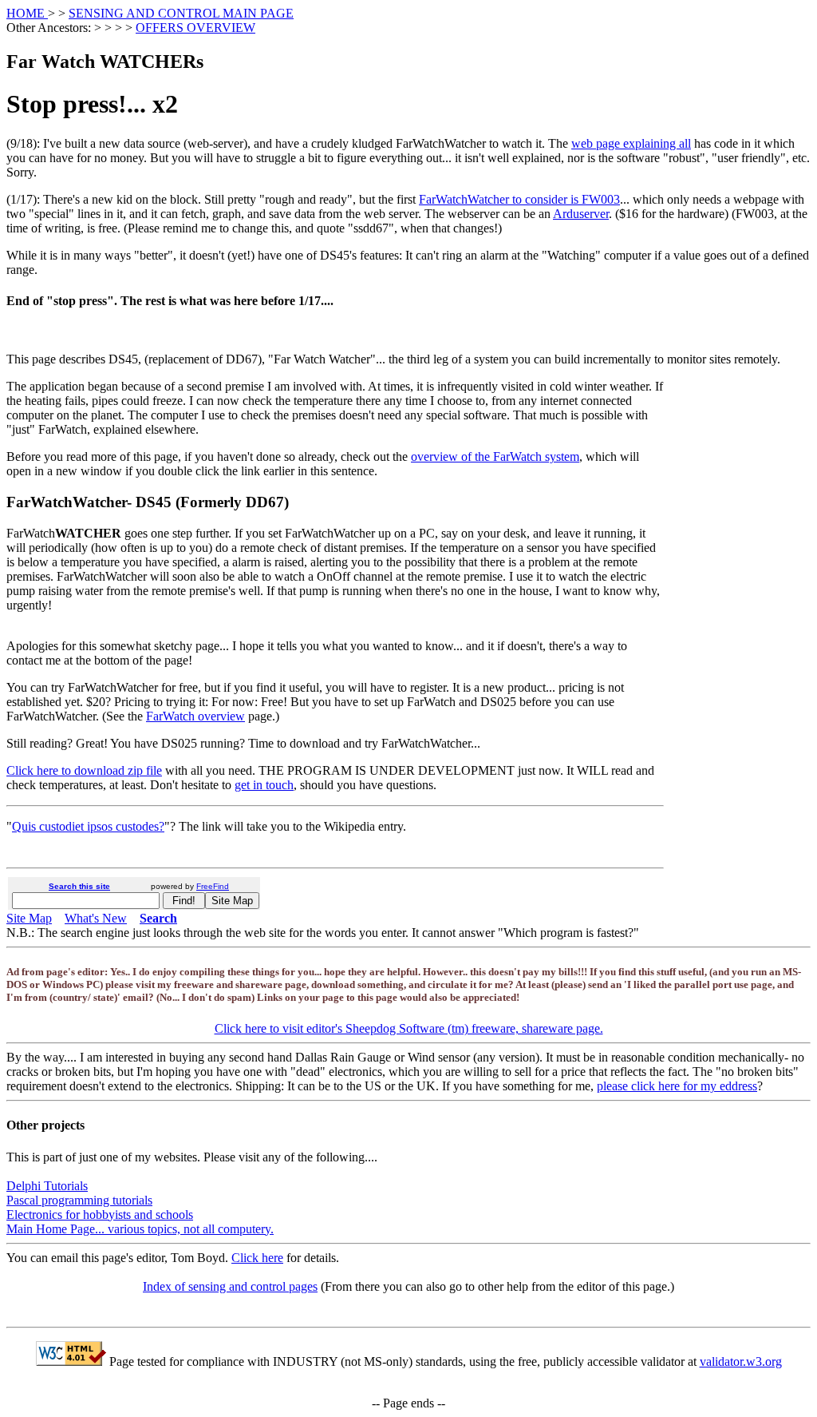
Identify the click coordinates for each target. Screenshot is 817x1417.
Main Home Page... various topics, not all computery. (140, 1229)
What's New (96, 918)
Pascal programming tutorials (79, 1200)
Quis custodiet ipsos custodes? (88, 826)
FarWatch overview (195, 716)
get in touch (264, 785)
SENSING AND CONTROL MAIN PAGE (181, 13)
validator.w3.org (741, 1361)
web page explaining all (631, 143)
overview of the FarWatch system (495, 456)
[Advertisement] (747, 627)
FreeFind (212, 886)
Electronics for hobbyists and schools (99, 1214)
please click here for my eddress (677, 1086)
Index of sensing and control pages (230, 1286)
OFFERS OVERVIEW (195, 27)
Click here (257, 1257)
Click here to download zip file (84, 770)
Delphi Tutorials (47, 1186)
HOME (27, 13)
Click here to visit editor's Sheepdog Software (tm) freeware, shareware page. (409, 1028)
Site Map (29, 918)
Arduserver (581, 213)
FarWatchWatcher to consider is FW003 (519, 199)
